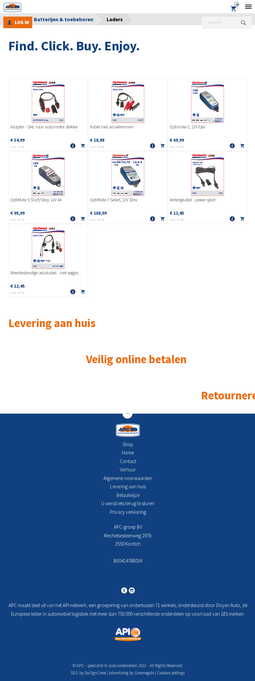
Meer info (73, 146)
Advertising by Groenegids (131, 673)
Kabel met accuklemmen (111, 127)
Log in (22, 22)
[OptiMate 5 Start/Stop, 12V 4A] (48, 174)
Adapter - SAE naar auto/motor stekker (44, 127)
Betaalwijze (128, 495)
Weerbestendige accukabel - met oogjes (44, 273)
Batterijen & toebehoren (63, 19)
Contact (128, 461)
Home (128, 452)
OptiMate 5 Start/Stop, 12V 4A (36, 200)
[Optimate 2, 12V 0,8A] (207, 101)
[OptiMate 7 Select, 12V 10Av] (128, 174)
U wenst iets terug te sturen (127, 503)
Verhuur (128, 469)
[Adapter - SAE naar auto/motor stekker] (48, 101)
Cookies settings (171, 673)
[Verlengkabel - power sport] (207, 174)
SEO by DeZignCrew (88, 673)
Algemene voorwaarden (128, 478)
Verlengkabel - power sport (192, 200)
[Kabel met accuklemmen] (128, 101)
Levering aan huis (128, 486)
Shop (128, 444)
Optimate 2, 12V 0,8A (187, 127)
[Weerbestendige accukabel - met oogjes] (48, 247)
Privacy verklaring (128, 512)
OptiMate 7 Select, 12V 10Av (113, 200)
